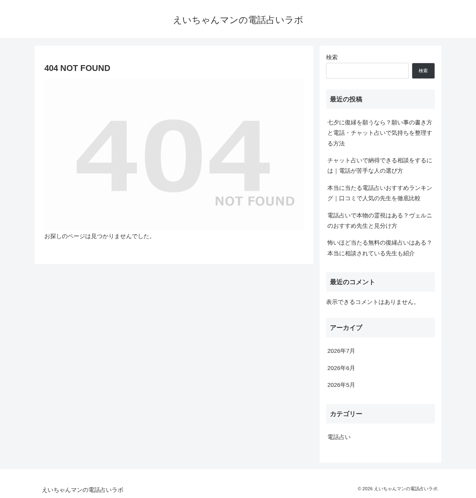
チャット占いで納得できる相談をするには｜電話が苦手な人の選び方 (379, 165)
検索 (332, 57)
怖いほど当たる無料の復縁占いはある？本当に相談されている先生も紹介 (379, 247)
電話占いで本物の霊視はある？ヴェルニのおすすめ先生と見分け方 (379, 220)
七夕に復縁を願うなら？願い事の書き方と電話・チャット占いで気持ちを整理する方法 (379, 133)
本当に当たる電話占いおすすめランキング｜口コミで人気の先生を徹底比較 (379, 193)
